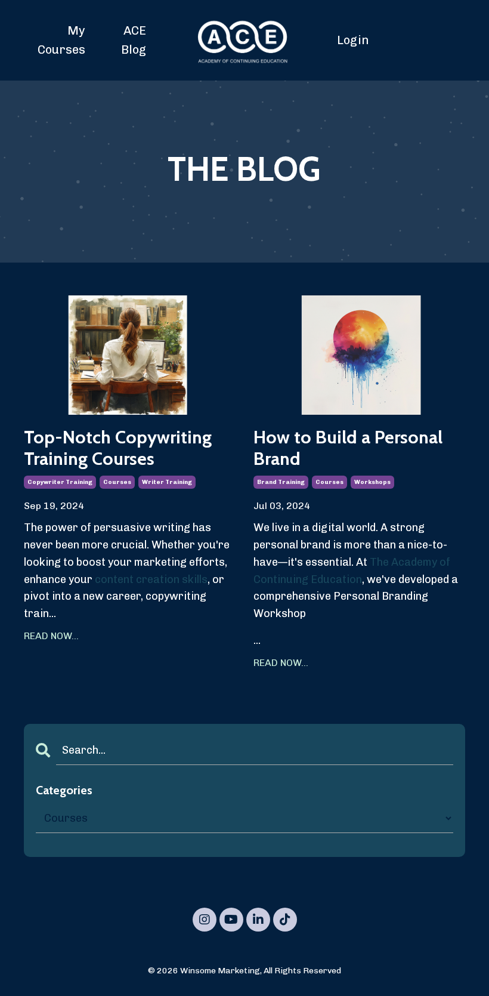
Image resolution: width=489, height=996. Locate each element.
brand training (281, 482)
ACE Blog (133, 40)
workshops (372, 482)
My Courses (61, 40)
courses (117, 482)
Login (353, 40)
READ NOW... (51, 636)
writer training (167, 482)
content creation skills (151, 579)
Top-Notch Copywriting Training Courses (118, 448)
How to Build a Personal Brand (347, 448)
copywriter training (59, 482)
